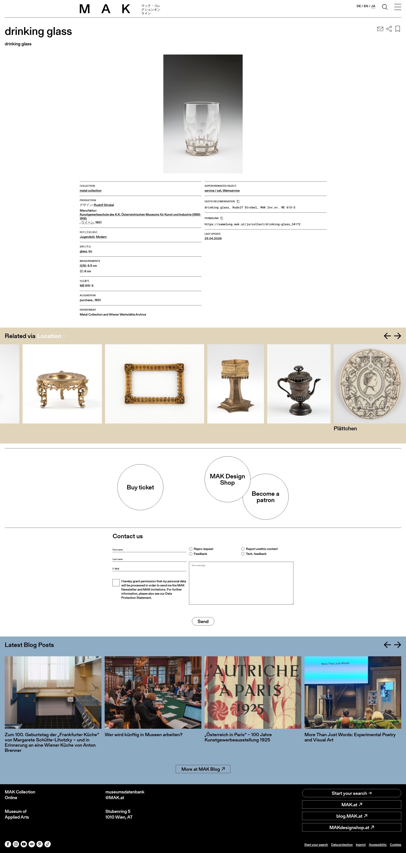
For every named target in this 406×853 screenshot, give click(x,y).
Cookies (395, 844)
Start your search (349, 793)
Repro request (203, 548)
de (359, 6)
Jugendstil (87, 237)
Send (203, 621)
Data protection (342, 844)
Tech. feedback (256, 553)
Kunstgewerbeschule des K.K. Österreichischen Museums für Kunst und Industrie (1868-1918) (140, 216)
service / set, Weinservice (222, 191)
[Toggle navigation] (397, 7)
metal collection (91, 191)
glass (83, 251)
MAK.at (349, 804)
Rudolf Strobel (104, 205)
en (366, 6)
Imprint (361, 844)
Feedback (200, 553)
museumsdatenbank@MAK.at (124, 795)
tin (90, 251)
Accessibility (378, 844)
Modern (101, 237)
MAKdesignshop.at (349, 827)
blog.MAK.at (349, 816)
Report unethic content (262, 548)
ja (373, 6)
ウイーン (87, 222)
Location (49, 336)
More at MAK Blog (200, 769)
